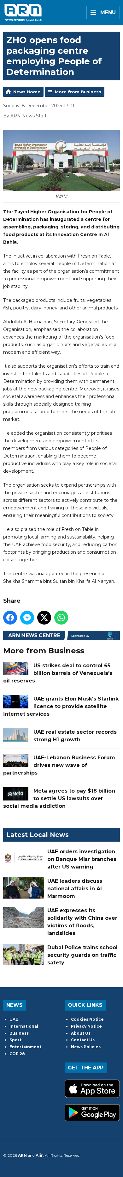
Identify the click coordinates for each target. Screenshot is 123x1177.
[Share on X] (44, 618)
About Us (81, 1033)
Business (19, 1033)
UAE (13, 1019)
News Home (26, 91)
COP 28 (17, 1053)
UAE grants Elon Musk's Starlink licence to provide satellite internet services (61, 706)
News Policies (86, 1046)
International (23, 1026)
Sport (15, 1039)
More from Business (78, 91)
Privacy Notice (86, 1026)
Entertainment (25, 1046)
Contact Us (83, 1039)
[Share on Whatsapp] (61, 618)
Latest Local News (37, 834)
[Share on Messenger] (27, 618)
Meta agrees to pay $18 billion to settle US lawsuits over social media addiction (59, 798)
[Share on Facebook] (10, 618)
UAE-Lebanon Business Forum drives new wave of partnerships (59, 765)
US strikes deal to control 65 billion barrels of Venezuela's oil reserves (57, 673)
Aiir (39, 1155)
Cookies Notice (87, 1019)
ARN (22, 1155)
